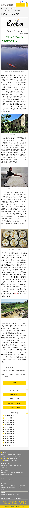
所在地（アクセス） (5, 456)
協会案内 (5, 452)
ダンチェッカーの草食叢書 (14, 407)
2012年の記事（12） (10, 442)
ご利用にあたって (18, 465)
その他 (11, 480)
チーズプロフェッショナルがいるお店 (17, 485)
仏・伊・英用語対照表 (10, 487)
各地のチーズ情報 (4, 485)
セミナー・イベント (6, 478)
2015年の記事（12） (10, 436)
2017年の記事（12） (10, 431)
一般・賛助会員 (8, 494)
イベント (7, 480)
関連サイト (11, 498)
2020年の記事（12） (10, 424)
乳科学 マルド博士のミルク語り (14, 403)
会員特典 (3, 494)
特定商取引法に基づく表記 (10, 460)
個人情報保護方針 (12, 458)
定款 (4, 458)
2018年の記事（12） (10, 429)
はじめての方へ (5, 463)
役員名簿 (10, 454)
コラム (6, 8)
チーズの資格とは (10, 465)
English (26, 2)
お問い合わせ (17, 498)
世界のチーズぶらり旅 (14, 8)
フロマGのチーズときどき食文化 (14, 394)
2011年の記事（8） (10, 445)
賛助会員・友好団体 (17, 454)
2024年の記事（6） (10, 415)
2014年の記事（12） (10, 438)
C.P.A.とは (3, 465)
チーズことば (18, 487)
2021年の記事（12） (10, 422)
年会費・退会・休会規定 (15, 456)
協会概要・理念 (4, 454)
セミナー (3, 480)
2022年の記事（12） (10, 420)
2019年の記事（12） (10, 427)
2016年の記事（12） (10, 433)
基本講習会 (3, 474)
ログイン (23, 4)
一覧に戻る (14, 382)
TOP (1, 8)
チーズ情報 (3, 483)
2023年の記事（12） (10, 418)
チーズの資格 (4, 470)
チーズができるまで (5, 489)
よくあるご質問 (4, 467)
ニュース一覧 (4, 498)
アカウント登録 (18, 4)
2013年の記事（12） (10, 440)
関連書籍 (3, 487)
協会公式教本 (9, 474)
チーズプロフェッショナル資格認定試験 (9, 472)
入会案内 (3, 492)
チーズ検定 (20, 472)
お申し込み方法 (16, 494)
